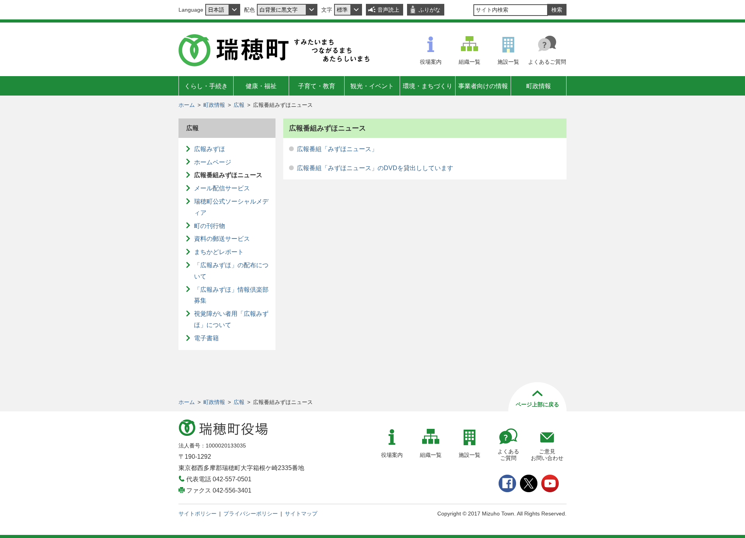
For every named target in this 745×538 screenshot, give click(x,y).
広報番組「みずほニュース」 (337, 149)
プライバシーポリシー (251, 513)
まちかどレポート (219, 252)
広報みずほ (209, 149)
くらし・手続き (206, 86)
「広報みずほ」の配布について (231, 271)
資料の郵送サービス (222, 238)
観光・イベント (372, 86)
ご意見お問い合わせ (547, 454)
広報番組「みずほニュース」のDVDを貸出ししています (375, 168)
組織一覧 (469, 62)
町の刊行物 (209, 226)
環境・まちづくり (427, 86)
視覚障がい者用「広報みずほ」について (231, 319)
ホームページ (212, 162)
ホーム (186, 105)
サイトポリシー (197, 513)
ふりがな (429, 10)
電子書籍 (206, 338)
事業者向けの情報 (483, 86)
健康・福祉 (261, 86)
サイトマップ (301, 513)
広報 (239, 105)
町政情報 (538, 86)
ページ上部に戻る (537, 404)
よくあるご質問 (547, 62)
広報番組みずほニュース (228, 175)
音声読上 (388, 10)
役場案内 (431, 62)
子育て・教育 (316, 86)
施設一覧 (508, 62)
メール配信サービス (222, 188)
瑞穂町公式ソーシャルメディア (231, 207)
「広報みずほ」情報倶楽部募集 (231, 295)
